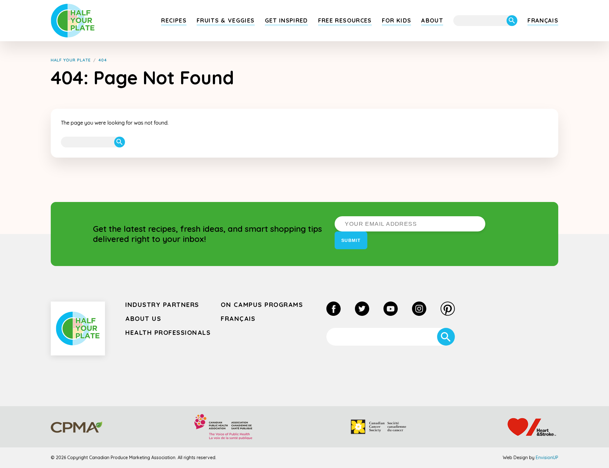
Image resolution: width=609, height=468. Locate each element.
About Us (143, 318)
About (432, 20)
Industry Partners (162, 305)
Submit (351, 240)
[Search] (512, 20)
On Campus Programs (262, 305)
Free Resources (345, 20)
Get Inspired (286, 20)
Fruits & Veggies (226, 20)
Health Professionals (168, 332)
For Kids (396, 20)
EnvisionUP (547, 457)
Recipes (173, 20)
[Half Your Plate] (73, 20)
